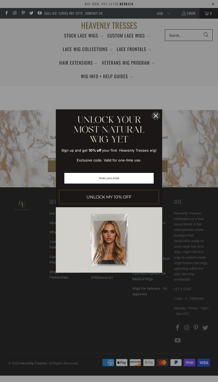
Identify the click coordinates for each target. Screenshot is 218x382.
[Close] (155, 115)
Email (109, 167)
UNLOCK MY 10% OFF (109, 197)
